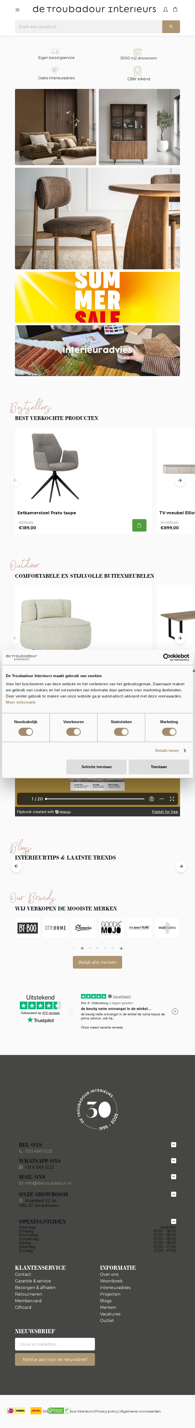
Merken (108, 1307)
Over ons (109, 1274)
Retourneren (28, 1294)
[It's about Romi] (139, 928)
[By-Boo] (27, 928)
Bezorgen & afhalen (35, 1287)
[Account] (165, 9)
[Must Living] (167, 928)
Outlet (107, 1320)
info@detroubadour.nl (48, 1183)
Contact (23, 1274)
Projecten (110, 1294)
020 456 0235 (38, 1151)
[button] (15, 480)
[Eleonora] (83, 928)
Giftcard (23, 1307)
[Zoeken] (171, 26)
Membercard (28, 1300)
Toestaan (159, 767)
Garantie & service (33, 1281)
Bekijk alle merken (97, 962)
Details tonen (167, 750)
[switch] (73, 732)
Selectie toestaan (97, 767)
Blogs (105, 1300)
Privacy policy (106, 1411)
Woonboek (111, 1281)
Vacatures (110, 1314)
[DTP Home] (55, 928)
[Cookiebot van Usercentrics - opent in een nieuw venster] (167, 657)
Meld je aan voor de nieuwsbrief (55, 1359)
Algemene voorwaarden (140, 1411)
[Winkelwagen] (175, 9)
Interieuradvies (115, 1287)
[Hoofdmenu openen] (17, 10)
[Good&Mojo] (111, 928)
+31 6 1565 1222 (39, 1167)
